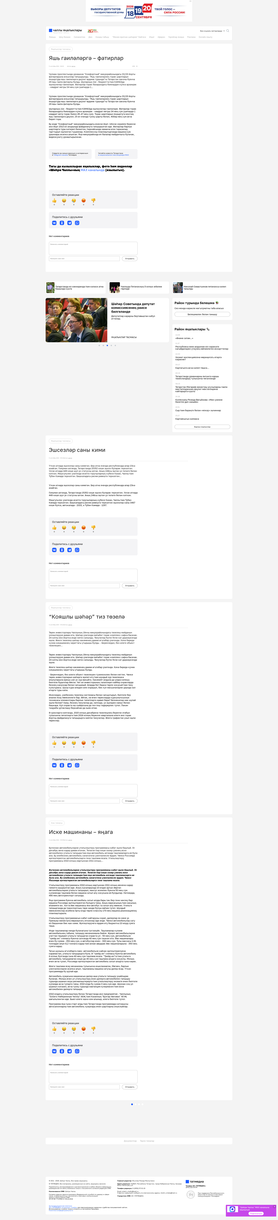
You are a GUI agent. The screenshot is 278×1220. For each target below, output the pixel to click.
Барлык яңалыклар (202, 427)
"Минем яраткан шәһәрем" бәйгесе (129, 37)
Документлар (130, 1141)
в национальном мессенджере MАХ (113, 155)
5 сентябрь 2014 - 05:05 (56, 840)
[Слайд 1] (99, 345)
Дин (90, 37)
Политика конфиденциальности (61, 1210)
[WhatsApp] (77, 223)
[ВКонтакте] (54, 223)
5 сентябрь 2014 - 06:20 (56, 66)
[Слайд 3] (107, 345)
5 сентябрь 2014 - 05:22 (56, 624)
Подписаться (256, 1213)
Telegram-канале (61, 155)
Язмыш (52, 37)
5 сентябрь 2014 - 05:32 (56, 458)
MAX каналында (93, 170)
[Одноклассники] (62, 223)
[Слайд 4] (111, 345)
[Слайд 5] (115, 345)
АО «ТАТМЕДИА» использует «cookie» (63, 1207)
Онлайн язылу (205, 37)
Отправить (129, 258)
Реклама (191, 37)
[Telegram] (69, 223)
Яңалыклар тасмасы (60, 49)
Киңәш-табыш (102, 37)
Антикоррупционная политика (60, 1206)
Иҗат (151, 37)
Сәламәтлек (79, 37)
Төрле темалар (147, 1141)
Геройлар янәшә (176, 37)
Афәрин (161, 37)
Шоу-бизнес (65, 37)
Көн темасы (56, 823)
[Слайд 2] (103, 345)
